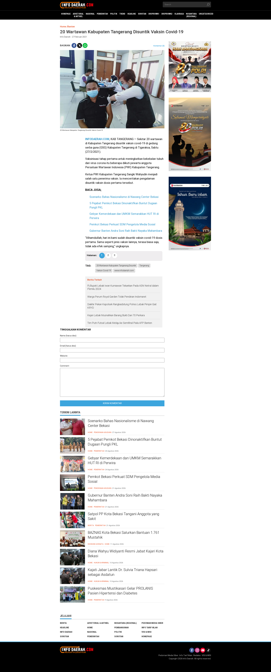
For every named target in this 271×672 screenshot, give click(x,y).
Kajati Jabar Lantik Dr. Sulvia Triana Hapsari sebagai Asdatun (122, 572)
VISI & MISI (146, 632)
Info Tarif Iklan (150, 627)
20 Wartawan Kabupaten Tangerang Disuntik (116, 265)
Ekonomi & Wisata (95, 544)
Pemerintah (99, 451)
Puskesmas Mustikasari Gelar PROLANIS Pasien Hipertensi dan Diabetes (120, 590)
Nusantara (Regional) (125, 623)
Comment (64, 366)
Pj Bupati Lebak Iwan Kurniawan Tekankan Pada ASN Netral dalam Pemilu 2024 (123, 287)
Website (63, 356)
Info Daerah (66, 632)
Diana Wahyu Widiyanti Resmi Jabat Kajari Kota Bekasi (125, 553)
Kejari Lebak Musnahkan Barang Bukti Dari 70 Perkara (116, 315)
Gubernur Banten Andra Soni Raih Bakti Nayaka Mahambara (125, 230)
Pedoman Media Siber (152, 623)
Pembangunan (121, 627)
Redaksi (197, 655)
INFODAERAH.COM (97, 139)
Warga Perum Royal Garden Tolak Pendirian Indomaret (116, 296)
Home (90, 432)
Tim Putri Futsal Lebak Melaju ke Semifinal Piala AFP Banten (119, 322)
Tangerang (144, 265)
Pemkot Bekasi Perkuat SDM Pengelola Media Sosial (122, 224)
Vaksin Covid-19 (104, 270)
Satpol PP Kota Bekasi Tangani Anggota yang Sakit (123, 516)
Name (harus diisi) (68, 336)
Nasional (92, 632)
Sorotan (64, 636)
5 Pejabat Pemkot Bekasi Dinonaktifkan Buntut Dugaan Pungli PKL (125, 441)
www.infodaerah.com (124, 270)
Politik (118, 632)
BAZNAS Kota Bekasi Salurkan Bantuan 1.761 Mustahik (123, 534)
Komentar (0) (158, 46)
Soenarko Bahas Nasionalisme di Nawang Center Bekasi (124, 197)
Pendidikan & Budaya (103, 432)
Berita (91, 525)
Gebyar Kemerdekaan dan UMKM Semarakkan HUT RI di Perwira (124, 460)
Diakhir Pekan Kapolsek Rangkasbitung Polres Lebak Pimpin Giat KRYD (122, 306)
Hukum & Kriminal (101, 563)
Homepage (147, 636)
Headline (64, 627)
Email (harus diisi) (68, 346)
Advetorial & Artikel (98, 623)
